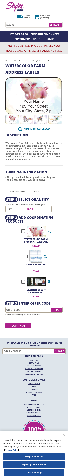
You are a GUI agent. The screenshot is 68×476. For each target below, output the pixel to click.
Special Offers (34, 416)
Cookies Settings (34, 472)
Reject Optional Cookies (34, 464)
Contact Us (34, 363)
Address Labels (18, 61)
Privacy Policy (34, 366)
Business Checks (34, 413)
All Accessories (34, 407)
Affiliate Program (34, 392)
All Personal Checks (34, 404)
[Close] (64, 435)
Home (7, 61)
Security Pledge (34, 371)
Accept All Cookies (34, 456)
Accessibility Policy (34, 374)
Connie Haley (31, 61)
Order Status (34, 384)
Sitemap (34, 389)
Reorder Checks (34, 410)
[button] (49, 231)
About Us (34, 360)
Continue (18, 325)
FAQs (34, 395)
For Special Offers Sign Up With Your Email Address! (34, 344)
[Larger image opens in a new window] (33, 95)
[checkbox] (34, 231)
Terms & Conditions (34, 369)
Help (34, 386)
